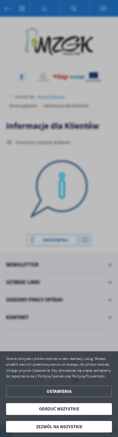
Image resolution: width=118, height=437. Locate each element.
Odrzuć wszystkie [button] (59, 409)
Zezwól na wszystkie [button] (59, 427)
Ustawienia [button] (59, 391)
